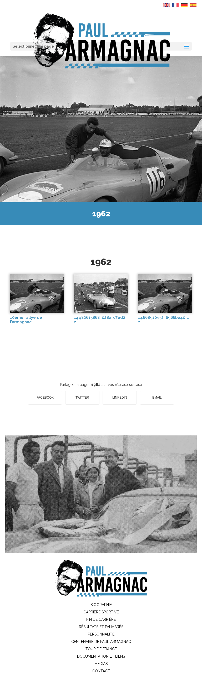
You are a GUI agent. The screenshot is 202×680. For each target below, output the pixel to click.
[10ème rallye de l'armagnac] (37, 311)
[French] (175, 5)
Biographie (101, 605)
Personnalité (101, 634)
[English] (166, 5)
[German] (184, 5)
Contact (101, 671)
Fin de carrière (101, 619)
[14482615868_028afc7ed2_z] (101, 311)
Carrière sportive (101, 612)
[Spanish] (193, 5)
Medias (101, 664)
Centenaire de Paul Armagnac (101, 641)
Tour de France (101, 649)
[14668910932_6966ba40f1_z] (165, 311)
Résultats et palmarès (101, 627)
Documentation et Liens (101, 656)
